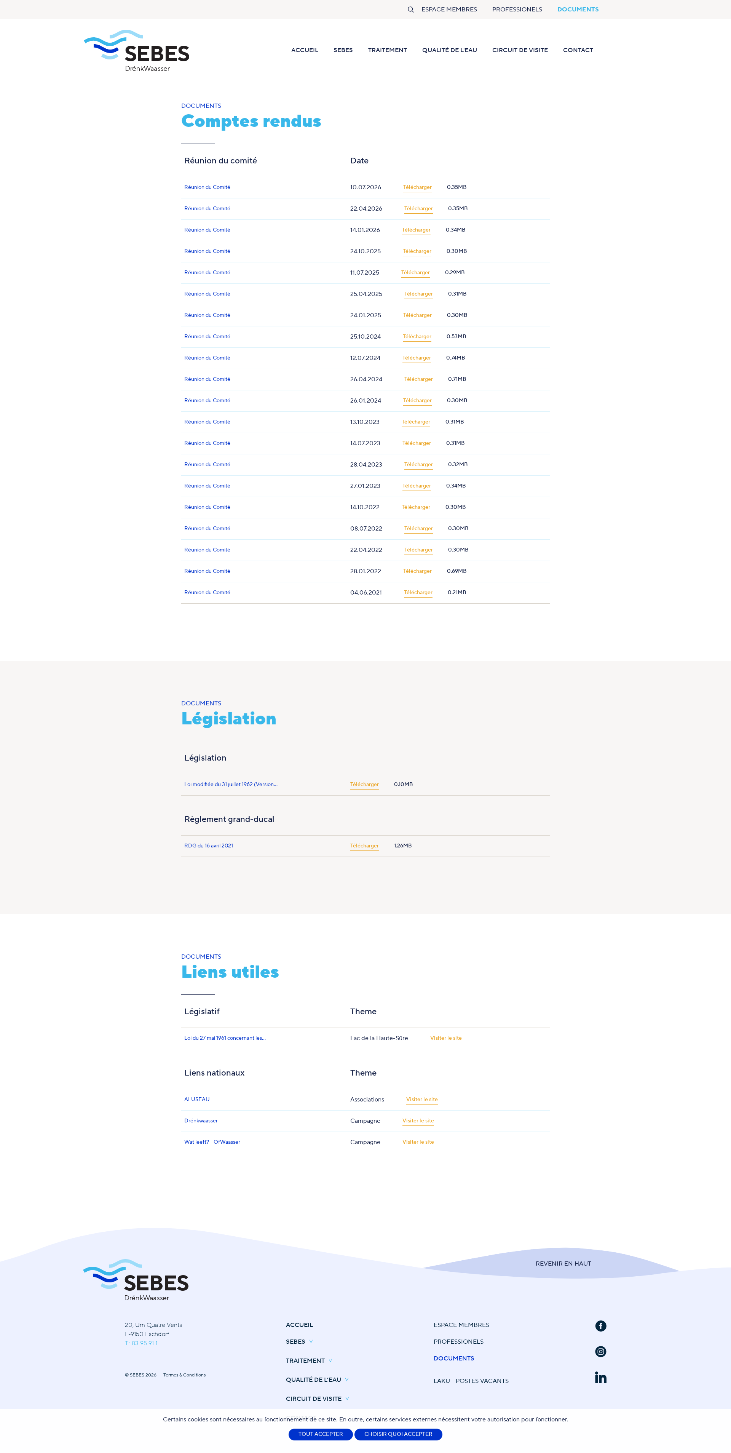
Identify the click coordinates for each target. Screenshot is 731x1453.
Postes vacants (482, 1381)
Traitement (387, 50)
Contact (578, 50)
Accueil (304, 50)
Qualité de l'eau (449, 50)
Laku (442, 1381)
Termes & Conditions (184, 1375)
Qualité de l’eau (313, 1380)
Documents (578, 9)
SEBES (343, 50)
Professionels (517, 9)
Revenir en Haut (563, 1264)
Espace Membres (449, 9)
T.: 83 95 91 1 (141, 1343)
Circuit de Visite (520, 50)
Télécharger (417, 187)
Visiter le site (446, 1038)
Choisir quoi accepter (398, 1434)
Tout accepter (320, 1434)
